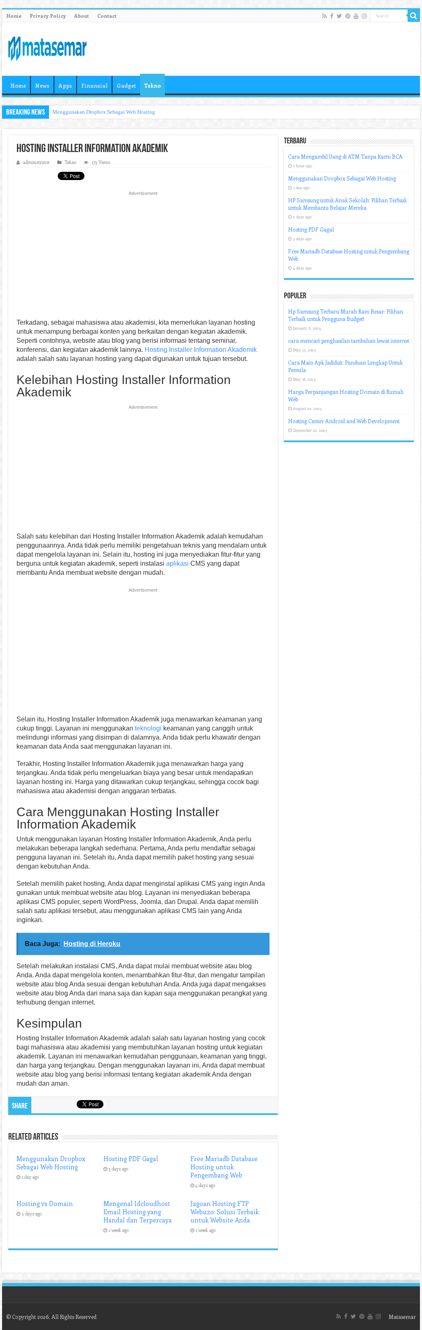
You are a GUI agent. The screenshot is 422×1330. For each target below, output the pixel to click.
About (81, 15)
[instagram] (364, 16)
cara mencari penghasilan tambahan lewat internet (348, 340)
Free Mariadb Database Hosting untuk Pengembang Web (224, 1166)
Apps (65, 85)
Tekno (152, 85)
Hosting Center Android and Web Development (344, 420)
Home (13, 15)
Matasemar (402, 1316)
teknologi (148, 728)
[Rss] (324, 16)
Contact (107, 15)
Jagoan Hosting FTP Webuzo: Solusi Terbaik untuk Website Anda (224, 1211)
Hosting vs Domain (44, 1203)
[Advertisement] (143, 257)
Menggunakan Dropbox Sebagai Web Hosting (103, 112)
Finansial (94, 85)
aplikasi (177, 563)
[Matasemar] (47, 47)
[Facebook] (331, 16)
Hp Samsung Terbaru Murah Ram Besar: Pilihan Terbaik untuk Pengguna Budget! (345, 315)
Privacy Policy (48, 15)
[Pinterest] (348, 16)
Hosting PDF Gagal (130, 1158)
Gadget (126, 85)
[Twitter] (339, 16)
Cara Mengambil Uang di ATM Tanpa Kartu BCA (345, 156)
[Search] (414, 15)
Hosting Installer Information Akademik (201, 349)
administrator (36, 162)
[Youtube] (356, 16)
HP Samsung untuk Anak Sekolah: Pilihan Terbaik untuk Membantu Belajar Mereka (347, 204)
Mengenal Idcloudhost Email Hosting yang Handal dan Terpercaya (137, 1211)
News (42, 85)
